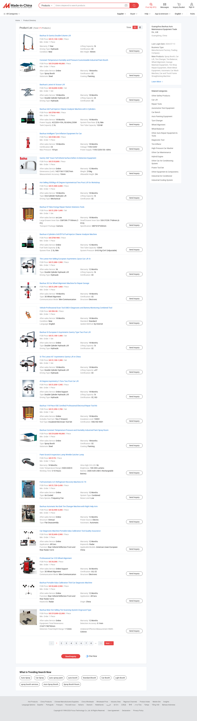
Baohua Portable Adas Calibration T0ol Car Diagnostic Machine (66, 582)
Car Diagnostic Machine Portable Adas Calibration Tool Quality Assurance (70, 531)
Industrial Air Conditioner (162, 176)
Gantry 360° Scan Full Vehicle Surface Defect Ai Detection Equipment (68, 158)
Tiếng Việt (155, 705)
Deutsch (89, 705)
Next (109, 643)
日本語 (123, 705)
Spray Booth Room (71, 684)
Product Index (145, 702)
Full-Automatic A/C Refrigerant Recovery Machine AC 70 (63, 482)
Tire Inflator (156, 144)
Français (59, 705)
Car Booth (105, 677)
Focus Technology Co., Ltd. (81, 710)
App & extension (161, 13)
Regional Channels (130, 702)
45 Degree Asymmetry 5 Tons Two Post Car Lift (59, 381)
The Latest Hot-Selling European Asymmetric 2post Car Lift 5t (65, 258)
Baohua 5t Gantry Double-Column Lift (55, 35)
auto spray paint (56, 677)
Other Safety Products (161, 95)
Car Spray (40, 677)
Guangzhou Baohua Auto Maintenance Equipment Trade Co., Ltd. (164, 29)
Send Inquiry (134, 51)
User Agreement (113, 710)
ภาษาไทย (138, 705)
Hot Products (33, 702)
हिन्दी (130, 705)
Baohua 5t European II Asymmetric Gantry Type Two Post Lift (65, 332)
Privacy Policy (138, 710)
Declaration (126, 710)
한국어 (116, 705)
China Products (46, 702)
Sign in (191, 7)
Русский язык (70, 705)
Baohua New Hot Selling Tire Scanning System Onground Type (65, 610)
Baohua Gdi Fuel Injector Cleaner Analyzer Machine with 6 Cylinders (67, 109)
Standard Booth (89, 677)
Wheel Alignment (158, 124)
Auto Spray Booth (51, 684)
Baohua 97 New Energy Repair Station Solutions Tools (62, 207)
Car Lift (155, 99)
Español (40, 705)
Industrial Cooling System (162, 180)
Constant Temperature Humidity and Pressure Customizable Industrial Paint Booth (74, 60)
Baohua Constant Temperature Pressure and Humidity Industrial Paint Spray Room (74, 430)
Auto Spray (25, 677)
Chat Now (93, 656)
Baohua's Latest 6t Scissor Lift (52, 84)
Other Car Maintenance (161, 152)
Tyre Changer (157, 120)
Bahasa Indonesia (168, 705)
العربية (108, 705)
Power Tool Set (158, 167)
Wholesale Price (102, 702)
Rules (192, 13)
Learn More (158, 81)
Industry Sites (116, 702)
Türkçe (146, 705)
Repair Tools (157, 104)
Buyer (132, 13)
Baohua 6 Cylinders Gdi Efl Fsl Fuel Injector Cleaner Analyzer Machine (68, 234)
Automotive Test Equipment (163, 108)
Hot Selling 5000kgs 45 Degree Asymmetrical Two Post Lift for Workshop (70, 182)
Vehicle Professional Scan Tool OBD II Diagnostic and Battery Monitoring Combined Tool (76, 307)
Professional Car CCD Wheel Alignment (56, 558)
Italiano (81, 705)
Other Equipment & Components (165, 171)
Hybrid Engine (157, 156)
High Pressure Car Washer (162, 148)
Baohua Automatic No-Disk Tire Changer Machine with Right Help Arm (69, 506)
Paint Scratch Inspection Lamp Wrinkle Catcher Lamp (62, 454)
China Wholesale (87, 702)
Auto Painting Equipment (162, 116)
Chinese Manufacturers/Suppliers (67, 702)
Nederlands (99, 705)
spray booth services (29, 684)
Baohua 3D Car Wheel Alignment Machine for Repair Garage (64, 283)
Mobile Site (157, 702)
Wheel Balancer (158, 129)
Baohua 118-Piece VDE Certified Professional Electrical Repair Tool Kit (68, 405)
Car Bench (156, 112)
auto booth (72, 677)
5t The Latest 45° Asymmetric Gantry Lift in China (60, 356)
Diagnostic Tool (158, 140)
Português (49, 705)
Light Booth (120, 677)
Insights (166, 702)
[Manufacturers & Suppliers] (17, 5)
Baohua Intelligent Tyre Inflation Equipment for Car (61, 133)
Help (146, 13)
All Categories (12, 13)
